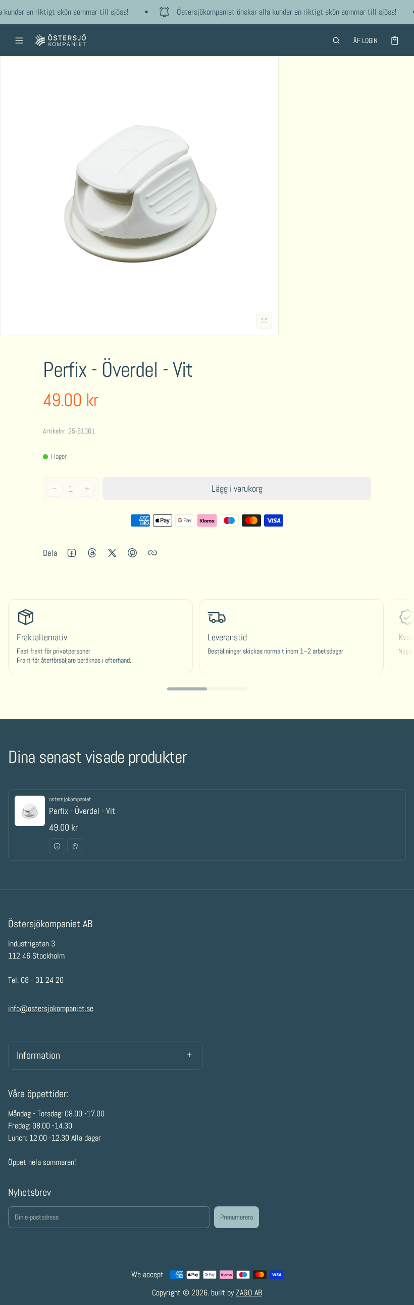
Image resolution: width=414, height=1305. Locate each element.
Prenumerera (236, 1217)
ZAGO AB (249, 1292)
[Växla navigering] (19, 40)
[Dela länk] (152, 553)
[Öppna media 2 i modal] (139, 196)
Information (38, 1055)
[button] (336, 40)
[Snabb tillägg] (75, 846)
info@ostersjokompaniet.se (50, 1008)
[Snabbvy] (57, 846)
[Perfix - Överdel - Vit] (207, 825)
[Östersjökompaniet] (60, 40)
